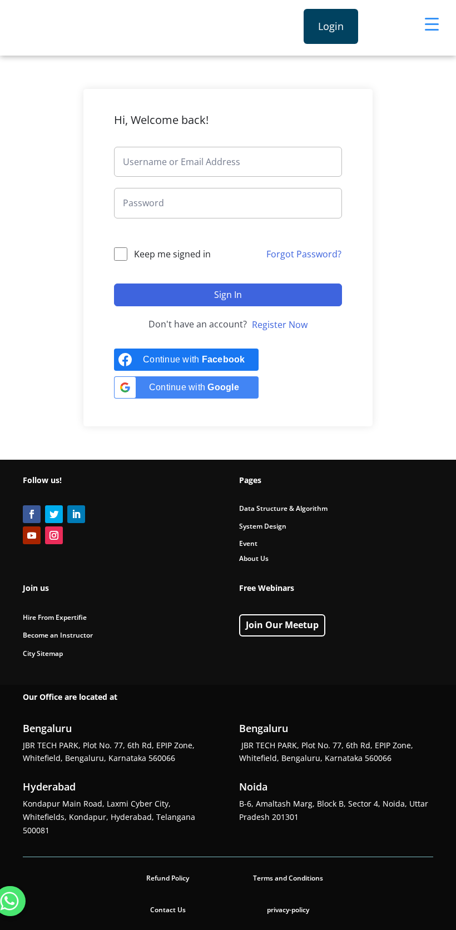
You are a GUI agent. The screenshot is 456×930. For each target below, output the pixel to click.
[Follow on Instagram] (54, 535)
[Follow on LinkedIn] (76, 514)
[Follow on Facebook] (32, 514)
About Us (254, 558)
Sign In (228, 295)
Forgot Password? (303, 254)
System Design (262, 526)
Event (248, 543)
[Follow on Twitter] (54, 514)
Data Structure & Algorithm (283, 508)
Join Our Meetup (282, 625)
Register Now (280, 325)
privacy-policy (288, 909)
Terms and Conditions (288, 878)
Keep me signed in (172, 254)
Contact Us (168, 909)
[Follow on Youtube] (32, 535)
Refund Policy (167, 878)
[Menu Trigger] (432, 23)
